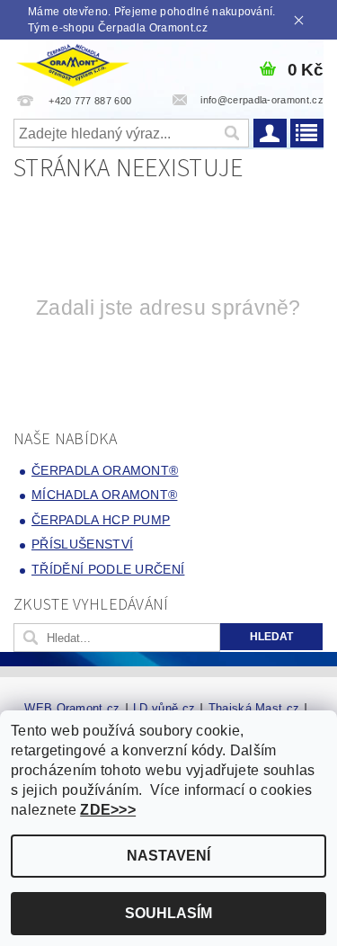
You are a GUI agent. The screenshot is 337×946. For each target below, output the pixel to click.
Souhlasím (168, 913)
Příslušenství (82, 544)
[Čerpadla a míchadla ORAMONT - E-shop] (72, 63)
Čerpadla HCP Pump (100, 520)
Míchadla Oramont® (104, 494)
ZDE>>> (108, 809)
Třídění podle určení (107, 569)
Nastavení (168, 855)
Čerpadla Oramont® (104, 470)
